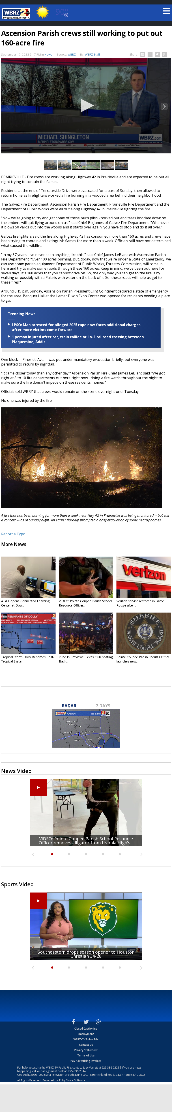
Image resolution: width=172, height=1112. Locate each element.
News (48, 54)
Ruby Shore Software (72, 1080)
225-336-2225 (110, 1067)
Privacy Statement (86, 1050)
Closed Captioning (85, 1028)
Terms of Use (86, 1055)
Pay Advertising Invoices (86, 1061)
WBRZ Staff (92, 54)
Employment (86, 1034)
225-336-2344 (77, 1071)
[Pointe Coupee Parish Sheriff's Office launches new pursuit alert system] (143, 633)
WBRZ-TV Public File (85, 1039)
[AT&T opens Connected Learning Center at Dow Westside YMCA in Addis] (28, 577)
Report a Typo (13, 533)
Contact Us (86, 1045)
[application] (86, 105)
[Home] (16, 13)
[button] (86, 105)
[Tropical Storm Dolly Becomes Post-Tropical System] (28, 633)
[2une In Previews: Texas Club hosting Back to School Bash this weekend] (86, 633)
